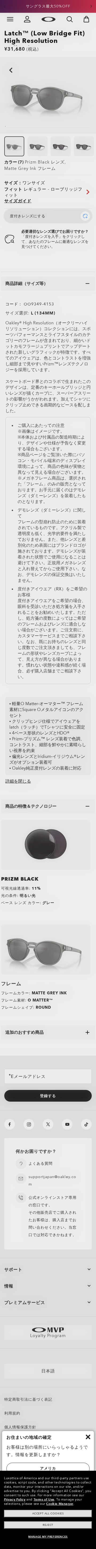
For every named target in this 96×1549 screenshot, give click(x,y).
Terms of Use (44, 1499)
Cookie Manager (59, 1504)
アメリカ (48, 1468)
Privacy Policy (14, 1499)
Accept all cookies (48, 1513)
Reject (48, 1525)
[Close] (88, 1437)
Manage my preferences (48, 1537)
